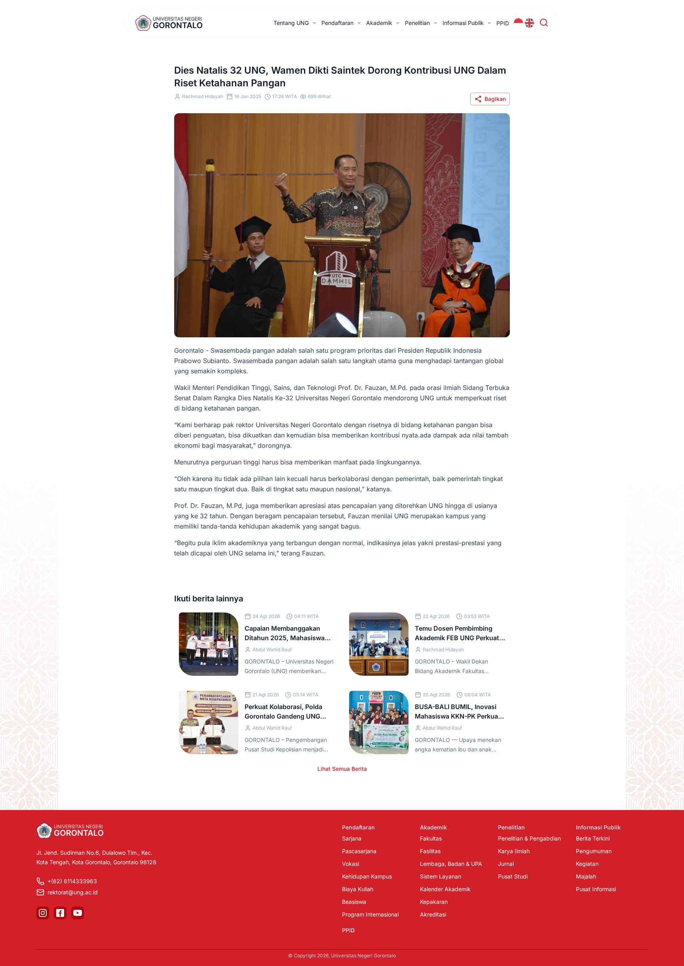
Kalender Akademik (445, 889)
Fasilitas (430, 851)
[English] (529, 23)
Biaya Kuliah (357, 889)
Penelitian (417, 22)
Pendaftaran (337, 22)
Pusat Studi (513, 876)
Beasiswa (354, 901)
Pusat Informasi (596, 889)
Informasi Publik (463, 22)
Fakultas (431, 838)
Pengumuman (594, 851)
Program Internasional (370, 914)
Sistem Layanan (440, 876)
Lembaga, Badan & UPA (451, 863)
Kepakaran (434, 901)
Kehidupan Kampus (367, 876)
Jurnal (506, 863)
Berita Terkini (593, 838)
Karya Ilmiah (514, 851)
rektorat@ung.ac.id (73, 892)
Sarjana (351, 838)
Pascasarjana (359, 851)
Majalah (586, 876)
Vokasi (350, 863)
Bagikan (495, 98)
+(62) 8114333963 (72, 881)
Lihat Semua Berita (342, 768)
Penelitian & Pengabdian (529, 838)
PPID (502, 23)
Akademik (379, 22)
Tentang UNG (291, 22)
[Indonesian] (518, 23)
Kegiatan (587, 863)
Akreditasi (433, 914)
